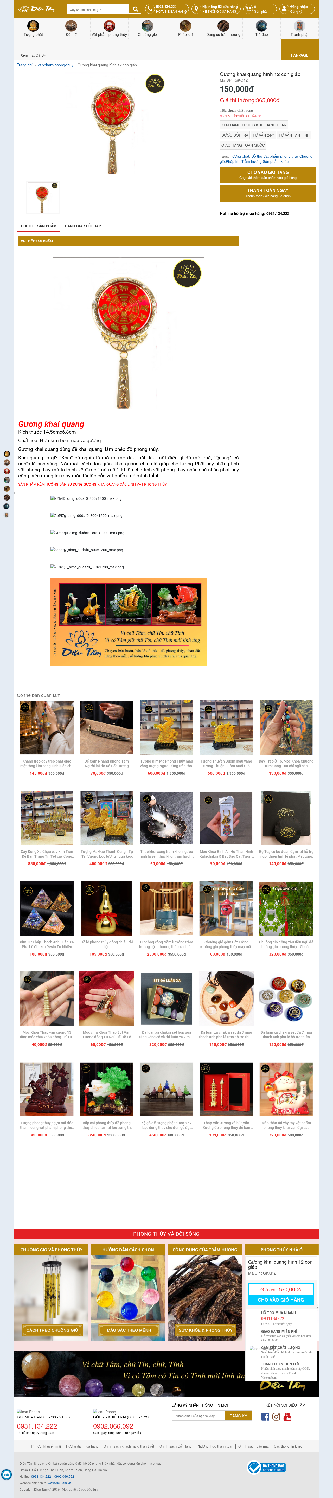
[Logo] (36, 9)
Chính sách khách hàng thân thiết (129, 1446)
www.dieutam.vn (59, 1483)
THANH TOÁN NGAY (268, 193)
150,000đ (281, 1289)
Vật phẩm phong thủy (280, 156)
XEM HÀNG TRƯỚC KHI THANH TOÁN (253, 124)
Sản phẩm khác (276, 161)
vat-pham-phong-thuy (55, 64)
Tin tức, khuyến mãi (46, 1446)
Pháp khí (233, 161)
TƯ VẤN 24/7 (263, 135)
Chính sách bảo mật (253, 1446)
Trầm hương (251, 161)
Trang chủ (25, 64)
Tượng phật (239, 156)
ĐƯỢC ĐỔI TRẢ (234, 135)
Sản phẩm (262, 9)
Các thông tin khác (288, 1446)
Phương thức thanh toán (215, 1446)
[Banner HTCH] (166, 1373)
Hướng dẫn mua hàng (82, 1446)
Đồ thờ (256, 156)
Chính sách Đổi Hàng (175, 1446)
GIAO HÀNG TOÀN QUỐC (243, 145)
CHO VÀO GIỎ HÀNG (268, 175)
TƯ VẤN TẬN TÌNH (294, 135)
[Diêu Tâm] (47, 728)
